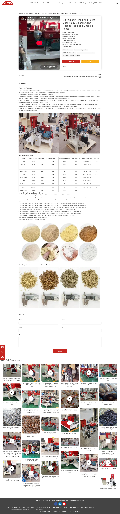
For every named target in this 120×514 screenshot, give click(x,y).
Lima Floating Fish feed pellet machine (89, 403)
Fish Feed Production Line (49, 3)
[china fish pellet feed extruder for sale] (108, 370)
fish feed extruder (67, 50)
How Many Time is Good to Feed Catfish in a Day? (108, 428)
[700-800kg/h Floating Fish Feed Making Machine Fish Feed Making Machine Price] (108, 441)
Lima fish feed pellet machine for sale (11, 403)
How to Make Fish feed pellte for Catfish (69, 471)
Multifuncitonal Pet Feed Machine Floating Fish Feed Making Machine (69, 384)
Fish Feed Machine (35, 3)
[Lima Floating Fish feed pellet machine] (89, 394)
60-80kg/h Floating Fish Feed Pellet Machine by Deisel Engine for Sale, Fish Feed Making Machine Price (89, 475)
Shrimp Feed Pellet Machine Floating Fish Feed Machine (69, 409)
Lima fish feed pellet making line (69, 447)
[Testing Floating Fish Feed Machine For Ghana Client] (12, 469)
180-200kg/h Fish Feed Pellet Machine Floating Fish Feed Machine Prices (35, 77)
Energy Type (62, 3)
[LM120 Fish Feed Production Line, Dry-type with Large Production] (50, 468)
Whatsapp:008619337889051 (96, 3)
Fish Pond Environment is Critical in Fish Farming (31, 435)
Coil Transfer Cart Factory (43, 507)
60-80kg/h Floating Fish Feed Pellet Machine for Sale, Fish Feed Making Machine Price (31, 485)
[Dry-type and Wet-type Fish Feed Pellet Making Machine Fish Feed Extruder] (31, 373)
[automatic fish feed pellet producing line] (50, 424)
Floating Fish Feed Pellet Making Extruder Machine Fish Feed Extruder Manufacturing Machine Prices (50, 411)
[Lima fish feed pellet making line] (70, 442)
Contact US (71, 61)
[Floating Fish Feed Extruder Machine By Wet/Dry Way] (31, 449)
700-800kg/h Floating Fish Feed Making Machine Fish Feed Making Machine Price (108, 453)
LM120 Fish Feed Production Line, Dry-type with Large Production (50, 477)
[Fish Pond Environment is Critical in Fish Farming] (31, 424)
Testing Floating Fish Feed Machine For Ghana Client (12, 479)
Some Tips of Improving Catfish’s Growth (11, 428)
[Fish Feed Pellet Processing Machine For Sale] (70, 423)
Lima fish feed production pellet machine (108, 489)
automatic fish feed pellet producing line (50, 432)
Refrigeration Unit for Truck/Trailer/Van (21, 509)
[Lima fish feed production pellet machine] (108, 480)
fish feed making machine (81, 50)
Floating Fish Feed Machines (71, 507)
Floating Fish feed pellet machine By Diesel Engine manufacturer (11, 379)
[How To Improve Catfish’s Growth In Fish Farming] (108, 392)
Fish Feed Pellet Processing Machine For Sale (69, 434)
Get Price (90, 61)
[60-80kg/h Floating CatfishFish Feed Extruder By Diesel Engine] (50, 446)
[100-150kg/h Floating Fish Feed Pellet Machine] (89, 373)
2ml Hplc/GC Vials (15, 507)
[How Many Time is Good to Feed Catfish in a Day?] (108, 417)
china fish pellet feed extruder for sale (108, 379)
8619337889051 (79, 500)
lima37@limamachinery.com (60, 500)
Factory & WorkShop (80, 3)
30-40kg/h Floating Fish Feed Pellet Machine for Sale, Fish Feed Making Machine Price (50, 384)
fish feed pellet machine (69, 52)
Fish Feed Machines (57, 507)
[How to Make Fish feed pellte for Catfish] (70, 460)
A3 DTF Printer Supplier (28, 507)
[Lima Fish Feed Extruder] (10, 3)
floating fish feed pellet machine (71, 55)
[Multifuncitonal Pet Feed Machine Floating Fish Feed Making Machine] (70, 373)
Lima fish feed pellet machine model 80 (88, 449)
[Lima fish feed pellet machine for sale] (12, 392)
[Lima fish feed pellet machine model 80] (89, 427)
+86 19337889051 (43, 500)
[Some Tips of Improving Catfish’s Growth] (12, 417)
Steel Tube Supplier (38, 509)
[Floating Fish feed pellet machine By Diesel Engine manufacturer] (12, 370)
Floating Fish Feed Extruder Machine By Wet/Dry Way (31, 460)
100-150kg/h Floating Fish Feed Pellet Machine (89, 383)
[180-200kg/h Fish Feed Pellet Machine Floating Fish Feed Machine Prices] (31, 399)
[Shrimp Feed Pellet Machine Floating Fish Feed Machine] (70, 399)
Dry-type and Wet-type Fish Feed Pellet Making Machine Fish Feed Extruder (31, 384)
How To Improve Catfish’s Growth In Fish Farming (108, 403)
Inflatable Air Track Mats (87, 507)
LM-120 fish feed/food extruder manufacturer (108, 469)
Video (70, 3)
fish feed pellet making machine (86, 52)
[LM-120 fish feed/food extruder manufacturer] (108, 462)
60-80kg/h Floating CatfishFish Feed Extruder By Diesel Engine (50, 457)
